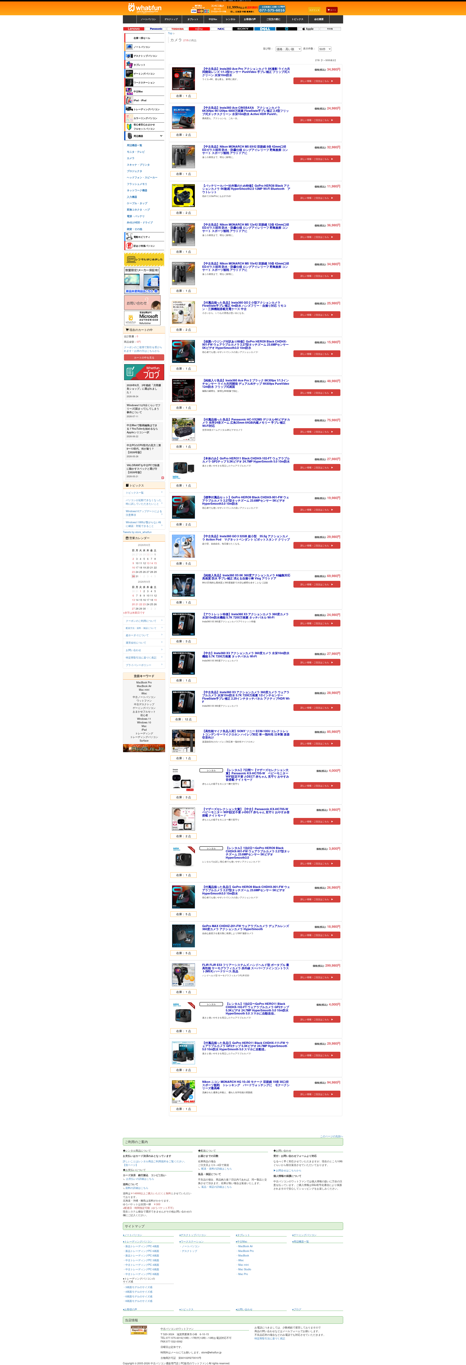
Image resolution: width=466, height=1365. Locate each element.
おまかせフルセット (144, 711)
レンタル (230, 19)
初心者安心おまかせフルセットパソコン (144, 126)
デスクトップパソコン (145, 55)
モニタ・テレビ (136, 151)
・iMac (240, 1260)
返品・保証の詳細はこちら (216, 1186)
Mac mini (144, 689)
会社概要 (319, 19)
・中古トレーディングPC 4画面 (141, 1264)
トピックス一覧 (135, 492)
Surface (144, 740)
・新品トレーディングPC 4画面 (141, 1246)
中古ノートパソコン (144, 697)
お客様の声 (250, 19)
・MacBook (242, 1255)
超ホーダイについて (137, 635)
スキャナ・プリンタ (138, 164)
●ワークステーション (191, 1241)
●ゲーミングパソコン (304, 1235)
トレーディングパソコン (147, 109)
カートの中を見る (144, 357)
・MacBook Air (244, 1246)
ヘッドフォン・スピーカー (142, 177)
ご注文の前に (273, 19)
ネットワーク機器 (137, 190)
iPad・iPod (140, 100)
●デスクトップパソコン (192, 1235)
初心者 (144, 715)
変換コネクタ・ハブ (138, 209)
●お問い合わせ (244, 1309)
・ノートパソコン (189, 1246)
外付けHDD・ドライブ (140, 222)
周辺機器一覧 (134, 145)
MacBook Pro (144, 682)
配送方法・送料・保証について (141, 627)
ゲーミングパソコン (144, 73)
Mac (144, 726)
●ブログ (296, 1309)
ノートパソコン (142, 47)
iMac (144, 693)
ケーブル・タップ (137, 203)
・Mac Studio (243, 1269)
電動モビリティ (142, 237)
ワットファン (144, 700)
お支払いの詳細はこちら (140, 1178)
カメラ (131, 158)
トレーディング (144, 733)
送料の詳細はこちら (136, 1188)
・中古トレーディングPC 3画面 (141, 1260)
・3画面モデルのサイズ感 (137, 1287)
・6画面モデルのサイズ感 (137, 1296)
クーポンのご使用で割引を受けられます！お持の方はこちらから (143, 349)
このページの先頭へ (331, 1136)
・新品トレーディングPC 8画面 (141, 1255)
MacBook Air (144, 686)
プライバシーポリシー (138, 665)
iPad (144, 729)
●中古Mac (241, 1241)
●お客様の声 (130, 1309)
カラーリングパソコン (145, 118)
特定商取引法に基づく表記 (141, 657)
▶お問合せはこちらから (287, 1170)
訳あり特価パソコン (144, 245)
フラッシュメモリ (137, 184)
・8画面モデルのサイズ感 (137, 1301)
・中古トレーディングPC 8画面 (141, 1274)
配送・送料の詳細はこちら (216, 1168)
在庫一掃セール (142, 38)
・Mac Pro (242, 1274)
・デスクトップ (188, 1251)
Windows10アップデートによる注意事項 (144, 513)
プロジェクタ (134, 171)
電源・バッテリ (136, 216)
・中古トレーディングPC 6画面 (141, 1269)
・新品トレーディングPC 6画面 (141, 1251)
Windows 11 (144, 718)
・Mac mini (242, 1264)
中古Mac (138, 91)
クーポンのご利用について (141, 621)
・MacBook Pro (245, 1251)
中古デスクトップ (144, 704)
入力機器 (132, 197)
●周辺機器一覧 (300, 1241)
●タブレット (243, 1235)
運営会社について (136, 642)
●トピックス (186, 1309)
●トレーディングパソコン (137, 1241)
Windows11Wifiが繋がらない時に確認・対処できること (143, 524)
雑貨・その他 (134, 229)
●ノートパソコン (132, 1235)
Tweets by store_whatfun (137, 532)
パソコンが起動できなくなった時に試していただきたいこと (143, 501)
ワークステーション (144, 82)
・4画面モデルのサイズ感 (137, 1291)
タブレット (139, 64)
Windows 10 (144, 722)
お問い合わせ (133, 650)
